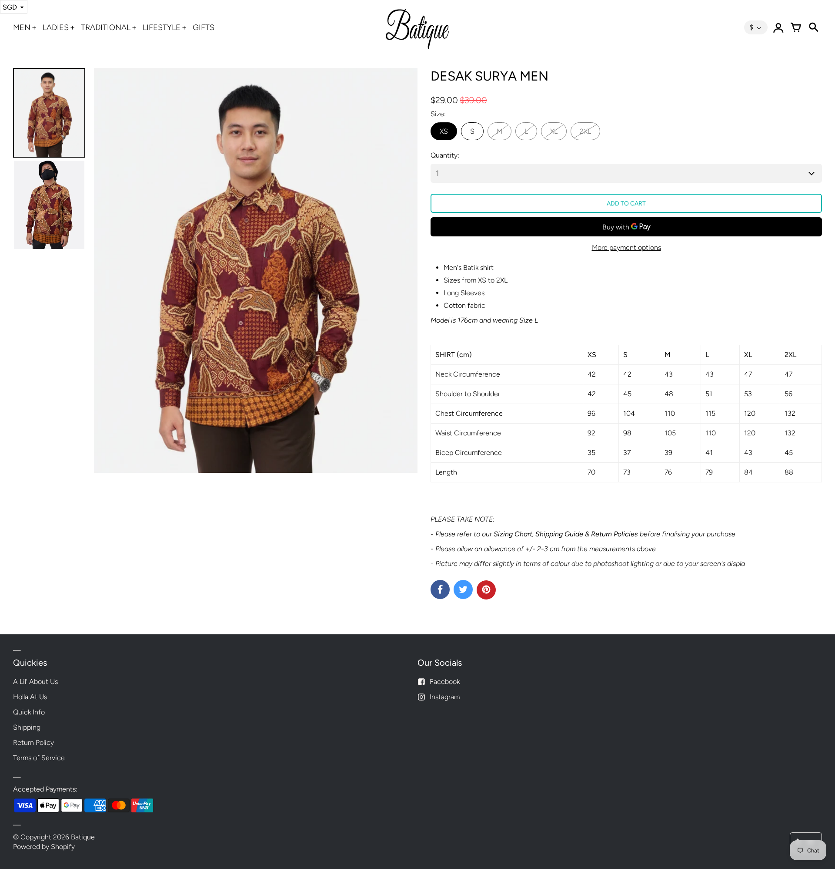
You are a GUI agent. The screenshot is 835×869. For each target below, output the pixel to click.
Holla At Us (30, 697)
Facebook (445, 681)
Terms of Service (39, 758)
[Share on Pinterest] (486, 590)
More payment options (626, 247)
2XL (585, 131)
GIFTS (203, 27)
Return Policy (33, 742)
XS (444, 131)
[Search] (813, 27)
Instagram (445, 697)
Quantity (444, 155)
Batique (83, 837)
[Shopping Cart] (796, 27)
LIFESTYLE (161, 27)
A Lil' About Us (35, 681)
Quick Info (29, 712)
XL (554, 131)
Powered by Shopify (44, 846)
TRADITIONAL (105, 27)
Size (437, 114)
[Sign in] (778, 27)
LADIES (56, 27)
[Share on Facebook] (440, 589)
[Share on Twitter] (463, 589)
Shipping (26, 727)
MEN (21, 27)
